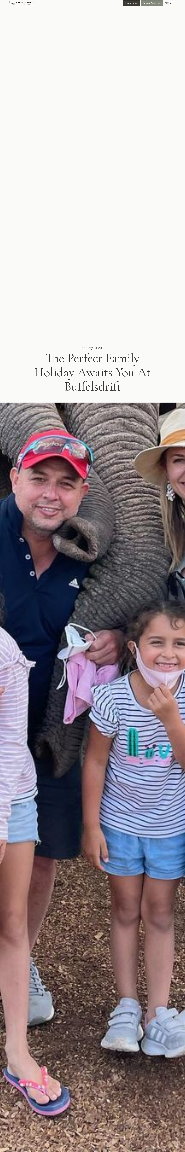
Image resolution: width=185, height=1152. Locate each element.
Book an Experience (152, 3)
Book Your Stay (132, 3)
